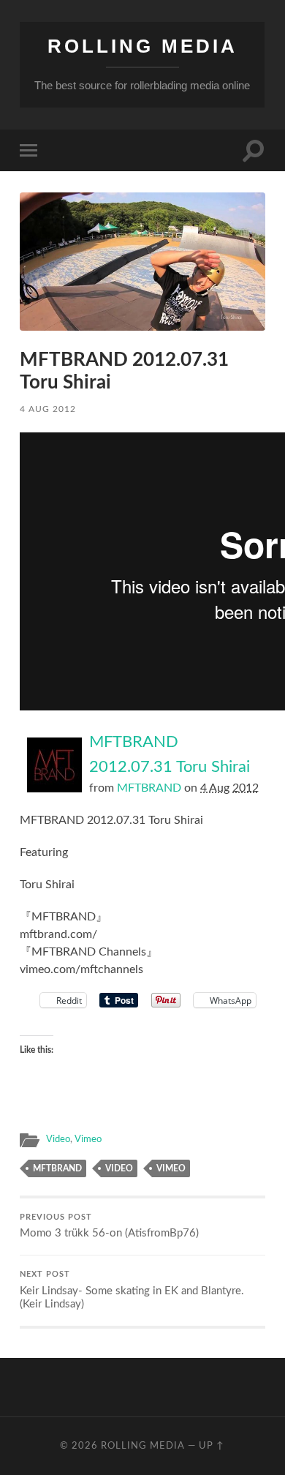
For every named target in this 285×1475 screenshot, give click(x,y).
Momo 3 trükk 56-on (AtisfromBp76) (109, 1226)
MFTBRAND (149, 788)
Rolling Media (143, 46)
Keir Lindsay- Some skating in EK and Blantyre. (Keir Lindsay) (132, 1290)
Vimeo (88, 1139)
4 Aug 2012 (48, 409)
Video (58, 1139)
